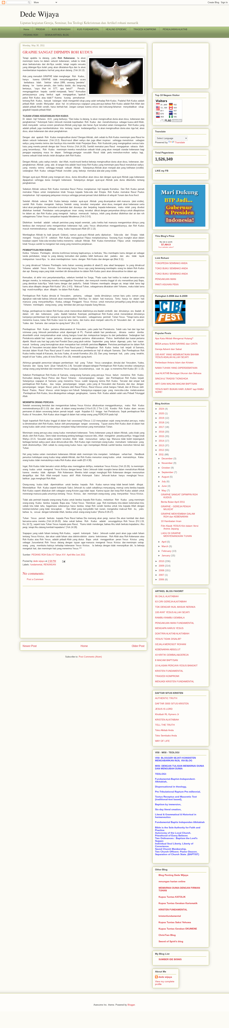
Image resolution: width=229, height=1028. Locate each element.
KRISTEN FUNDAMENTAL (169, 671)
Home (26, 29)
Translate (180, 142)
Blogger (131, 1005)
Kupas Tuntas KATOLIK (172, 897)
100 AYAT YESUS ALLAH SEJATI (172, 612)
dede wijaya (165, 977)
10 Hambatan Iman (171, 521)
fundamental (36, 564)
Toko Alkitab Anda (164, 730)
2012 (162, 450)
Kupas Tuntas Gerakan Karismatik (178, 903)
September (168, 472)
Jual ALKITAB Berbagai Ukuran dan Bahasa (178, 373)
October (166, 467)
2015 (162, 436)
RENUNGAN (50, 564)
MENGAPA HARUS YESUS (169, 628)
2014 (162, 440)
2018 (162, 422)
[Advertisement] (83, 612)
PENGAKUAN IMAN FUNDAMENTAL (174, 623)
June (164, 486)
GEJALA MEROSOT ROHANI (170, 644)
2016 (162, 431)
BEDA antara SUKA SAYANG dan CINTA (176, 343)
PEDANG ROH (30, 35)
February (167, 551)
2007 (162, 575)
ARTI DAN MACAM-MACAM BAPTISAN (176, 383)
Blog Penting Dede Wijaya (173, 875)
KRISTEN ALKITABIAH (167, 719)
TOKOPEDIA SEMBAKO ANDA (171, 263)
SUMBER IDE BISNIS (170, 959)
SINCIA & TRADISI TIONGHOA (171, 378)
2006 (162, 579)
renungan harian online (172, 881)
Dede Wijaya (39, 14)
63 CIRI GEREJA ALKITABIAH (171, 601)
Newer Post (30, 646)
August (166, 476)
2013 (162, 445)
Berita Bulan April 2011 (173, 502)
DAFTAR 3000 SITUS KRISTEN (172, 703)
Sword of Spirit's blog (171, 941)
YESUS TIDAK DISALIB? (168, 639)
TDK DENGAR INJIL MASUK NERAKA (175, 607)
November (167, 463)
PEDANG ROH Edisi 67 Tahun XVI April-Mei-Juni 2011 (58, 554)
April (164, 541)
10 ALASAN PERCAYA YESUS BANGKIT (176, 665)
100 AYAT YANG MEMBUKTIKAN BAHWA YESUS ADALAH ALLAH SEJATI (177, 356)
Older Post (138, 646)
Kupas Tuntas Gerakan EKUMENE (178, 928)
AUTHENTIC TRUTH (166, 698)
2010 (162, 561)
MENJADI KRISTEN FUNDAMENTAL (174, 681)
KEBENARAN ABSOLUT (168, 649)
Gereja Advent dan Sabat (168, 349)
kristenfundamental (170, 916)
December (167, 458)
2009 (162, 565)
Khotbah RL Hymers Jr (167, 714)
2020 (162, 413)
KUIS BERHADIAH (61, 29)
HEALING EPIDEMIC (116, 29)
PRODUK (40, 29)
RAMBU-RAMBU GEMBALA (170, 617)
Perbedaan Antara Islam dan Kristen (174, 362)
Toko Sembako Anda (166, 735)
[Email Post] (63, 561)
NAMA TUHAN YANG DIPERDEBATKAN (176, 368)
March (165, 546)
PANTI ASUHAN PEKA (167, 284)
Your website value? (166, 247)
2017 (162, 427)
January (166, 555)
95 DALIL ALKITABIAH (167, 596)
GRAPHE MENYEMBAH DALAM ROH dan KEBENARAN (178, 515)
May (164, 490)
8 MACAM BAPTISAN (166, 660)
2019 (162, 418)
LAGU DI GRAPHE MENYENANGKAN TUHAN (176, 534)
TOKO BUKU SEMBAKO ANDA (171, 268)
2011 (161, 454)
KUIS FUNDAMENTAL (88, 29)
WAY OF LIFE (162, 741)
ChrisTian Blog (167, 935)
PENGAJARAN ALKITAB (175, 29)
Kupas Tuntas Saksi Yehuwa (175, 922)
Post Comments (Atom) (90, 656)
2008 (162, 570)
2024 (162, 408)
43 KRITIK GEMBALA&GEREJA (172, 654)
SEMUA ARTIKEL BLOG (57, 35)
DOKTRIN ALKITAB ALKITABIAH (172, 633)
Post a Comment (35, 579)
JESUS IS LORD (164, 709)
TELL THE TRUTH (165, 724)
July (164, 481)
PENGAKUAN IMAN (165, 279)
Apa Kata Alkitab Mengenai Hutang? (174, 338)
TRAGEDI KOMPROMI (144, 29)
